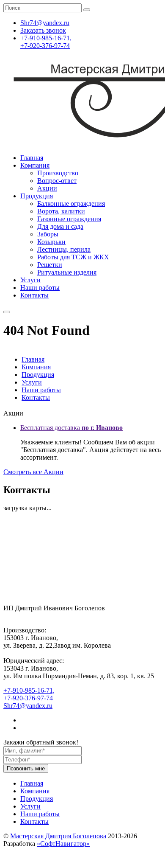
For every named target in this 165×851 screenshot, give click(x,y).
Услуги (30, 280)
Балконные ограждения (71, 203)
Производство (57, 173)
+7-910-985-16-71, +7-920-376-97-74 (46, 41)
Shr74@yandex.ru (27, 705)
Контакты (34, 295)
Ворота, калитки (61, 211)
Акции (47, 188)
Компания (35, 165)
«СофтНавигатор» (63, 843)
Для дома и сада (60, 226)
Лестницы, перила (64, 249)
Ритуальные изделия (66, 272)
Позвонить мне (26, 768)
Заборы (47, 234)
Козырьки (51, 241)
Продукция (36, 195)
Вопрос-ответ (57, 180)
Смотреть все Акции (33, 471)
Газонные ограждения (69, 218)
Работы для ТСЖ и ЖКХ (73, 257)
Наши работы (40, 287)
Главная (31, 157)
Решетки (49, 264)
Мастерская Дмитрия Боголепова (58, 836)
